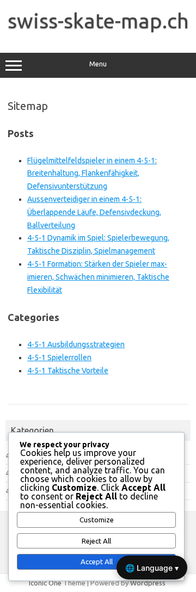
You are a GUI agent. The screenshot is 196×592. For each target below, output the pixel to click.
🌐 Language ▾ (152, 567)
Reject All (96, 541)
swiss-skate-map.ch (98, 20)
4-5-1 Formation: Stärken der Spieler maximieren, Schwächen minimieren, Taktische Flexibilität (98, 277)
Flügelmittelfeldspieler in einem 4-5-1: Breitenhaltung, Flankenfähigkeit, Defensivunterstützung (92, 173)
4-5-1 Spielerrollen (59, 357)
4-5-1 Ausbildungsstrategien (76, 344)
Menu (98, 64)
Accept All (97, 562)
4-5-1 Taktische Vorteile (67, 370)
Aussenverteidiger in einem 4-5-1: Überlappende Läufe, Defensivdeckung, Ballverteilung (94, 212)
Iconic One (45, 583)
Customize (96, 520)
